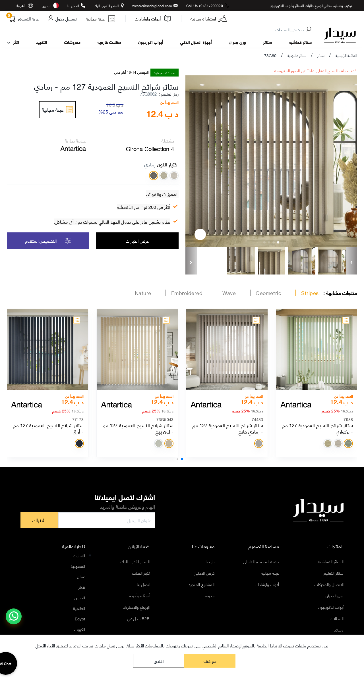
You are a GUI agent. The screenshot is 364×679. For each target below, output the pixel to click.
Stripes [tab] (310, 293)
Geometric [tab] (268, 293)
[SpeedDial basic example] (14, 616)
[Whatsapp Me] (13, 620)
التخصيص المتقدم (41, 241)
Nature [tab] (143, 293)
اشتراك (39, 520)
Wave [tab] (229, 293)
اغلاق (159, 661)
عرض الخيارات (137, 241)
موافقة (210, 661)
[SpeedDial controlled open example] (200, 234)
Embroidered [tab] (187, 293)
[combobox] (159, 30)
